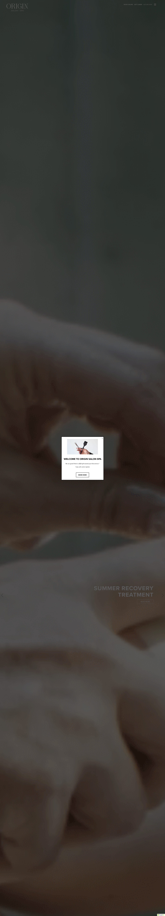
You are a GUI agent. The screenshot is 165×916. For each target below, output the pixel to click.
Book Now (82, 475)
